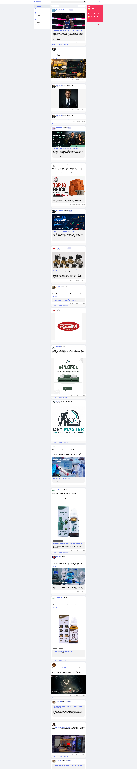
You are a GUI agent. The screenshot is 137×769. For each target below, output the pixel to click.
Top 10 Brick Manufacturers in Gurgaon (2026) (63, 199)
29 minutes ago (58, 49)
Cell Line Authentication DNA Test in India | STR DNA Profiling (66, 586)
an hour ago (58, 165)
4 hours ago (58, 490)
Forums (38, 27)
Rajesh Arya (58, 556)
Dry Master (58, 346)
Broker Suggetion (59, 210)
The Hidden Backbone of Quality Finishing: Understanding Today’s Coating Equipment (67, 707)
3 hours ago (58, 310)
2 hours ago (58, 249)
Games (71, 9)
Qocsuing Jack (59, 701)
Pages (38, 12)
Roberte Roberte (59, 663)
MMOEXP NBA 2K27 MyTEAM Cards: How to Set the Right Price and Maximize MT (67, 31)
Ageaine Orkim (59, 723)
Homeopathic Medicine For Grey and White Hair (63, 651)
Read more (54, 58)
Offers (38, 22)
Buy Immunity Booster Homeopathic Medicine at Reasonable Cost (67, 543)
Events (38, 15)
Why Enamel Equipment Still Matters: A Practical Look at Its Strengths (68, 765)
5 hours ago (58, 702)
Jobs (38, 24)
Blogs (38, 20)
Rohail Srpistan (59, 127)
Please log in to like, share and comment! (60, 44)
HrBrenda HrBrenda (60, 9)
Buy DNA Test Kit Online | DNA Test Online (62, 478)
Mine (38, 8)
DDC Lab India (59, 445)
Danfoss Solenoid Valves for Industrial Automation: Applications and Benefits (68, 269)
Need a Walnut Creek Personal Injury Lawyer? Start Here (65, 148)
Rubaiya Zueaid (59, 248)
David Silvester (59, 48)
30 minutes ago (58, 86)
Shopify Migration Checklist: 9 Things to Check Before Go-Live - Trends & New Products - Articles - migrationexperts (67, 299)
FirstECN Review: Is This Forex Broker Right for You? (64, 231)
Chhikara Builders (59, 164)
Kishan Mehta (59, 286)
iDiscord (37, 2)
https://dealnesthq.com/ (67, 667)
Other (69, 127)
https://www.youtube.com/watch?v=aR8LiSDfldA (62, 727)
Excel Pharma (59, 489)
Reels (38, 17)
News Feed (39, 6)
